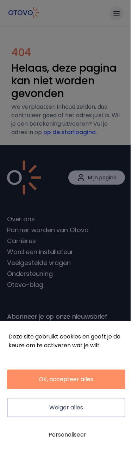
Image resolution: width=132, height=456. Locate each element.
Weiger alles (66, 407)
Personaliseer (67, 435)
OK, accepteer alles (66, 379)
